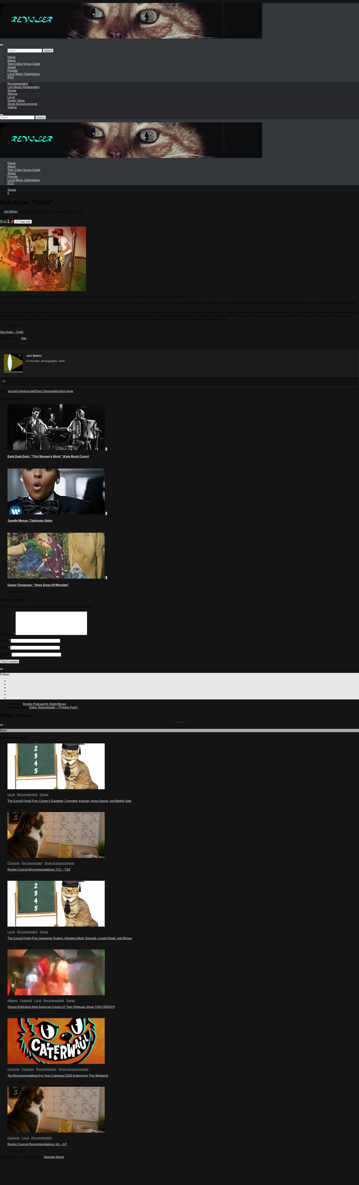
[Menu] (1, 44)
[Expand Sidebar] (1, 669)
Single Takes (16, 100)
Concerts (13, 863)
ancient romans (18, 391)
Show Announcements (22, 104)
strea (57, 391)
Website (5, 654)
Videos (12, 107)
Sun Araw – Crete (11, 332)
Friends (12, 70)
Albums (12, 93)
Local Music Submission (23, 74)
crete (31, 391)
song (50, 391)
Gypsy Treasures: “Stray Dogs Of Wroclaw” (38, 585)
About (11, 60)
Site (23, 338)
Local (11, 97)
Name (5, 640)
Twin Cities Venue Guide (23, 63)
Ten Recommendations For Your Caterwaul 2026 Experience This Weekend (57, 1075)
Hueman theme (54, 1157)
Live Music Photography (23, 87)
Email (5, 647)
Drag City (41, 391)
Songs (11, 90)
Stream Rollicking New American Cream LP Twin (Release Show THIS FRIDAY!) (61, 1007)
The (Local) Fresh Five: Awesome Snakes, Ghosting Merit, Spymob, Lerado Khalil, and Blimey (69, 938)
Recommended (17, 83)
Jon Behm (10, 211)
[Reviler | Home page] (131, 37)
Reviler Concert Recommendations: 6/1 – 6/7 (37, 1144)
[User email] (3, 382)
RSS (10, 77)
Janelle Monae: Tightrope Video (29, 520)
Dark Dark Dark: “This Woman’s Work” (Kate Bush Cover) (48, 456)
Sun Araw (66, 391)
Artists (11, 67)
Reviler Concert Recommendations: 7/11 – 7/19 (38, 869)
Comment (7, 634)
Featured (26, 1000)
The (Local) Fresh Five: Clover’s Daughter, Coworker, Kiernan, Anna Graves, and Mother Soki (69, 801)
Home (11, 57)
